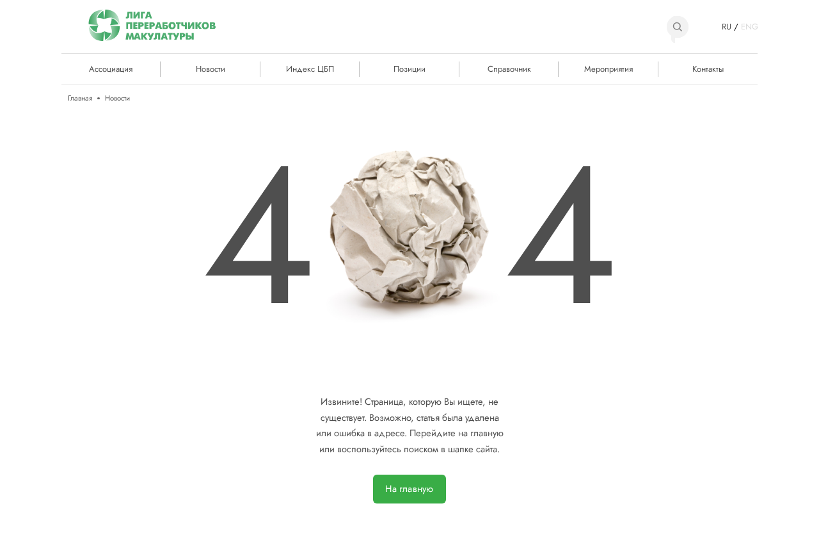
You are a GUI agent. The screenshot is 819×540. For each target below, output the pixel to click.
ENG (749, 27)
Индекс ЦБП (310, 68)
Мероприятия (608, 68)
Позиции (409, 68)
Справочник (509, 68)
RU (726, 27)
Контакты (708, 68)
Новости (210, 68)
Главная (80, 98)
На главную (409, 488)
